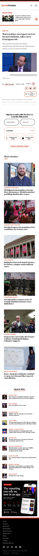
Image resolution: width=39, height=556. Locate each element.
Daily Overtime (7, 531)
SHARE (28, 84)
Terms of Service (15, 553)
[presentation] (36, 19)
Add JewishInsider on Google (31, 94)
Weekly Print (6, 533)
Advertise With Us (8, 543)
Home (4, 522)
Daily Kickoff (6, 529)
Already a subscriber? (19, 146)
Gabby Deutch (9, 84)
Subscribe (6, 538)
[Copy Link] (26, 88)
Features (5, 524)
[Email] (30, 88)
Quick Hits (19, 389)
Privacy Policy (6, 553)
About (4, 536)
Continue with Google (13, 138)
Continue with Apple (29, 138)
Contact (5, 541)
